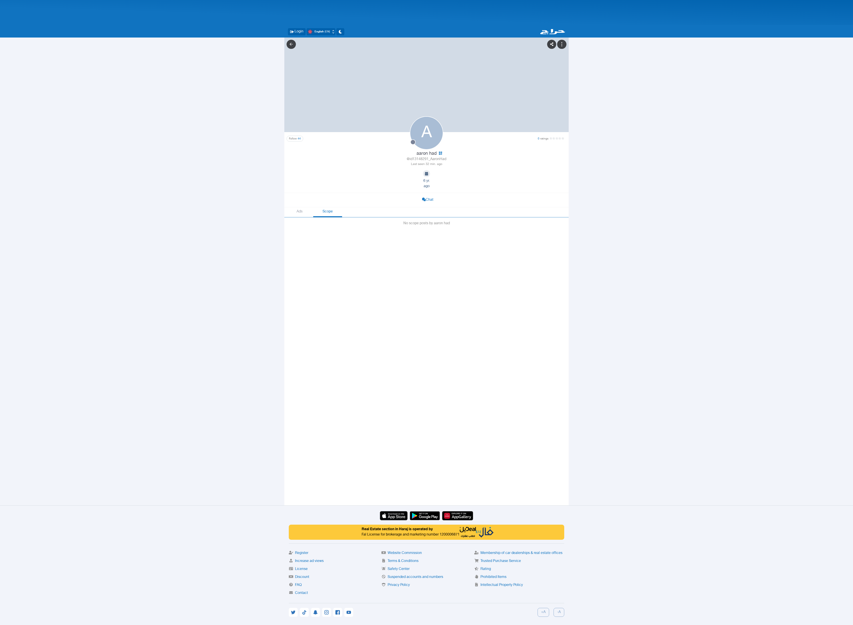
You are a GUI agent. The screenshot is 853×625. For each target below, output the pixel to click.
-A (559, 612)
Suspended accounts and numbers (415, 577)
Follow (295, 138)
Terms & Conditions (403, 561)
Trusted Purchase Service (500, 561)
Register (301, 553)
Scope (328, 212)
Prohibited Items (493, 577)
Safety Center (399, 569)
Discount (302, 577)
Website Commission (405, 553)
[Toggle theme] (340, 32)
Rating (485, 569)
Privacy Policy (399, 585)
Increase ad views (309, 561)
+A (543, 612)
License (301, 569)
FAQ (298, 585)
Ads (300, 212)
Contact (301, 593)
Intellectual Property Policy (501, 585)
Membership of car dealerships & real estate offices (521, 553)
